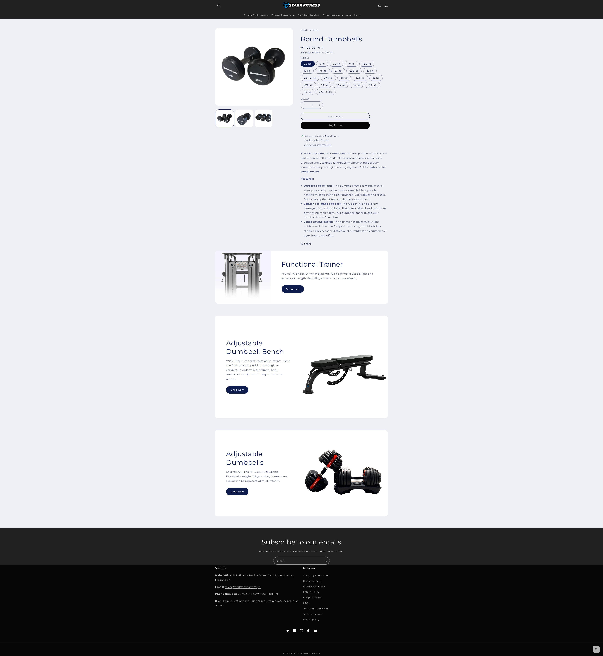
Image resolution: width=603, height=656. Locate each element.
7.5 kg (336, 63)
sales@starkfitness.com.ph (243, 587)
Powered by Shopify (311, 653)
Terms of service (313, 614)
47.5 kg (372, 84)
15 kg (307, 70)
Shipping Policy (312, 597)
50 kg (307, 92)
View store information (317, 144)
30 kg (344, 77)
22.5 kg (354, 70)
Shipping (305, 52)
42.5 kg (340, 84)
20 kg (338, 70)
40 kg (324, 84)
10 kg (351, 63)
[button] (218, 5)
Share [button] (307, 243)
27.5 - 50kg (325, 92)
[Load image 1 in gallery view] (225, 118)
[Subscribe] (326, 561)
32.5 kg (360, 77)
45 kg (356, 84)
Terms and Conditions (316, 608)
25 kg (370, 70)
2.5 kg (307, 63)
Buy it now (335, 125)
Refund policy (311, 619)
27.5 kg (328, 77)
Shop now (292, 289)
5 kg (322, 63)
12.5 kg (367, 63)
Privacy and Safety (314, 586)
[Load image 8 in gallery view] (244, 118)
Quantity (305, 99)
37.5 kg (308, 84)
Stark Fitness (296, 653)
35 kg (376, 77)
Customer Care (312, 581)
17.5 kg (322, 70)
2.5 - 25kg (310, 77)
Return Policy (311, 592)
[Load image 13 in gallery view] (263, 118)
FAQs (306, 603)
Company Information (316, 575)
